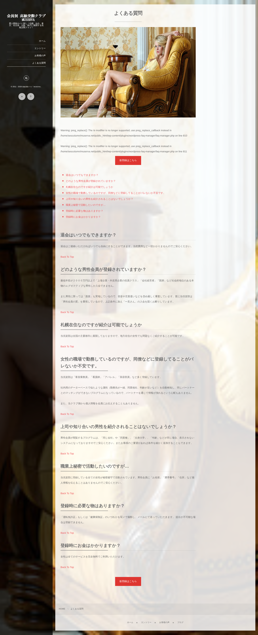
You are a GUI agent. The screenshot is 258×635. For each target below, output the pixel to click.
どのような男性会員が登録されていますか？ (91, 181)
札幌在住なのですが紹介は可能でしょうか (89, 187)
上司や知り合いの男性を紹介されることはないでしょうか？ (99, 198)
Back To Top (67, 256)
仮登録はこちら (128, 160)
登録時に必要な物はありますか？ (84, 210)
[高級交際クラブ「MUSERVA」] (26, 19)
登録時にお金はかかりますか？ (83, 216)
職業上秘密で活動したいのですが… (86, 204)
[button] (26, 78)
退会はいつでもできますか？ (82, 175)
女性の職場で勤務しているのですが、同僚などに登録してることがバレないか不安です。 (116, 193)
